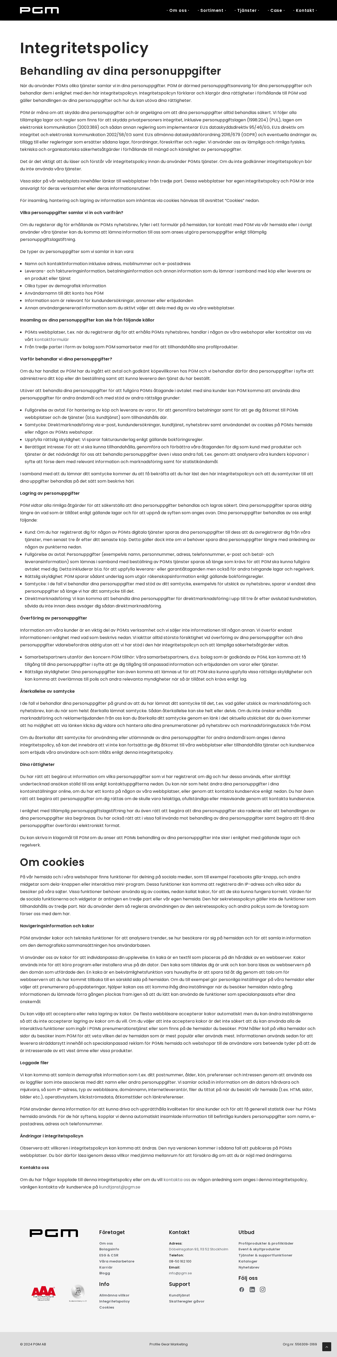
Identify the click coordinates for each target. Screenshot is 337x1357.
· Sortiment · (212, 10)
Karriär (106, 1267)
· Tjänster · (247, 10)
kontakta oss (176, 1180)
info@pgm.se (180, 1273)
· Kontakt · (305, 10)
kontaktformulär (51, 339)
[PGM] (39, 10)
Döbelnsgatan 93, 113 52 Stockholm (198, 1249)
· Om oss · (178, 10)
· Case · (276, 10)
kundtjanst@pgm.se (119, 1187)
